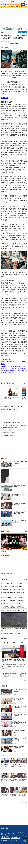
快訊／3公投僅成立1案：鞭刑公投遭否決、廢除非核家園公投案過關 (22, 765)
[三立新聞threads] (21, 833)
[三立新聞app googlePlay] (15, 837)
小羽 (10, 71)
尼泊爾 (6, 643)
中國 (6, 71)
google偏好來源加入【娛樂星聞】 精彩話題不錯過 (14, 425)
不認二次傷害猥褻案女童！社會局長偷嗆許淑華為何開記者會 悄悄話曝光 (22, 780)
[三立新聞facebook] (6, 833)
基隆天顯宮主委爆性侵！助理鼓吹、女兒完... (13, 427)
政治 (23, 4)
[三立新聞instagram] (10, 833)
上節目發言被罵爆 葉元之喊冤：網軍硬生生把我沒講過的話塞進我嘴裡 (4, 765)
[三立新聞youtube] (2, 833)
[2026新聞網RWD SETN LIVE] (1, 1)
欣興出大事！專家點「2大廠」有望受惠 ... (13, 430)
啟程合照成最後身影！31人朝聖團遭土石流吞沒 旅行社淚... (14, 629)
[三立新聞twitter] (17, 833)
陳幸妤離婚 (18, 4)
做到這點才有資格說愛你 (8, 432)
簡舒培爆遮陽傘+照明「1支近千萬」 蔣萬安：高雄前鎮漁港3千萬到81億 (13, 794)
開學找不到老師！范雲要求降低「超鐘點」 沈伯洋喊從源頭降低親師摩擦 (22, 794)
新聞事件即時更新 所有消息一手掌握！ (12, 422)
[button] (22, 1)
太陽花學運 (5, 196)
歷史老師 (15, 106)
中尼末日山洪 (10, 4)
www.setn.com (13, 840)
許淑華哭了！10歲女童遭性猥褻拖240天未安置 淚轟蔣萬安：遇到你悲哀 (5, 794)
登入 (26, 1)
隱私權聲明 (3, 840)
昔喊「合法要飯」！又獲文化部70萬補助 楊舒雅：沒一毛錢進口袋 (4, 780)
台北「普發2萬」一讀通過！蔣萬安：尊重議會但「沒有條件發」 (13, 765)
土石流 (22, 643)
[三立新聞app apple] (5, 837)
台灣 (15, 71)
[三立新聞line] (13, 833)
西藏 (14, 643)
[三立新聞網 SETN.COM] (1, 4)
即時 (4, 4)
